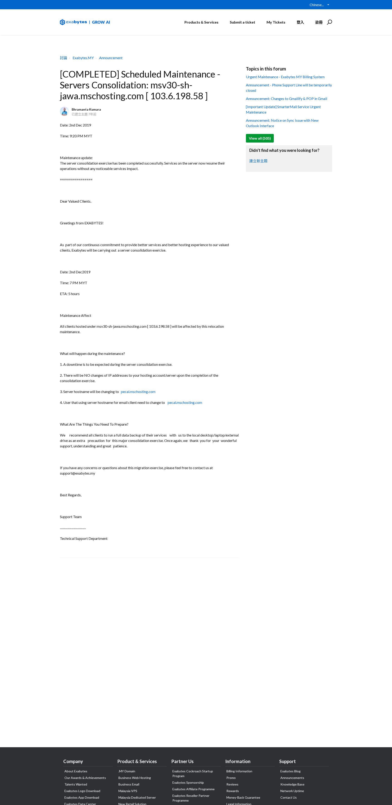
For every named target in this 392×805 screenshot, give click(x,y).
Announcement (110, 58)
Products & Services (201, 22)
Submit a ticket (242, 22)
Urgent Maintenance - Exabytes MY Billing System (285, 77)
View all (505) (260, 138)
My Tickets (276, 22)
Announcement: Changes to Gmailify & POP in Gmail (286, 98)
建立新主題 (258, 161)
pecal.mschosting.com (138, 391)
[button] (329, 22)
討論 (63, 58)
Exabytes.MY (83, 58)
